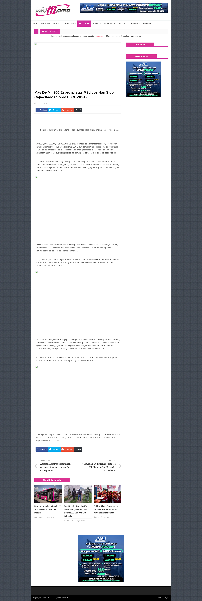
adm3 (38, 517)
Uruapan (45, 23)
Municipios (70, 23)
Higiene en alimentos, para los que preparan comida (51, 36)
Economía (148, 23)
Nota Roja (109, 23)
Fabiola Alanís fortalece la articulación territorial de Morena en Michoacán (106, 509)
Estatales (84, 23)
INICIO (35, 23)
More (78, 110)
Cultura (122, 23)
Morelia (57, 23)
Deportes (135, 23)
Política (97, 23)
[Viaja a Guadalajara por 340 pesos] (124, 8)
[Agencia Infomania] (53, 10)
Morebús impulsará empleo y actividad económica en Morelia (110, 36)
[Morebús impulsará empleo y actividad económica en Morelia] (48, 494)
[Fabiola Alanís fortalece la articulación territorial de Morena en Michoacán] (107, 494)
